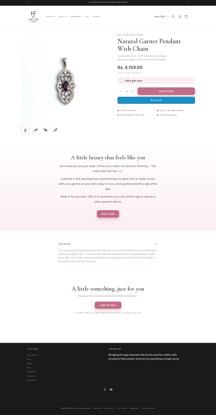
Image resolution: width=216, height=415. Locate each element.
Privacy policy (109, 408)
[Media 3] (45, 129)
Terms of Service (32, 355)
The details (64, 243)
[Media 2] (35, 129)
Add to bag (108, 214)
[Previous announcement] (28, 3)
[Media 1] (25, 129)
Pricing (29, 359)
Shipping (29, 363)
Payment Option (32, 380)
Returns (29, 367)
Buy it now (156, 100)
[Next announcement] (188, 3)
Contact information (148, 408)
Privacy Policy (31, 376)
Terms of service (122, 408)
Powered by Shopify (84, 408)
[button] (51, 16)
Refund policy (31, 372)
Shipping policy (134, 408)
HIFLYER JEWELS (73, 408)
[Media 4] (55, 129)
